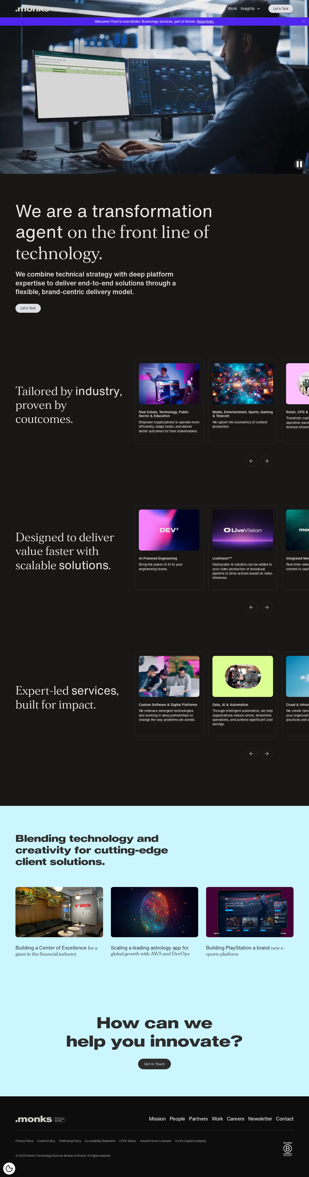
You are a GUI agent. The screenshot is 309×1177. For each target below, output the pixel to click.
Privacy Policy (24, 1141)
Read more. (205, 21)
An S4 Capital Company (190, 1141)
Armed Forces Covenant (155, 1141)
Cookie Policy (46, 1141)
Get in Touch (154, 1064)
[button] (161, 8)
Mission (157, 1118)
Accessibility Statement (100, 1141)
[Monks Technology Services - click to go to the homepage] (38, 9)
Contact (285, 1118)
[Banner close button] (304, 21)
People (177, 1118)
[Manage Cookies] (9, 1169)
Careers (235, 1118)
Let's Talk (280, 8)
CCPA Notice (127, 1141)
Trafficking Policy (70, 1141)
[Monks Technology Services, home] (40, 1119)
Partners (198, 1118)
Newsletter (260, 1118)
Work (217, 1118)
